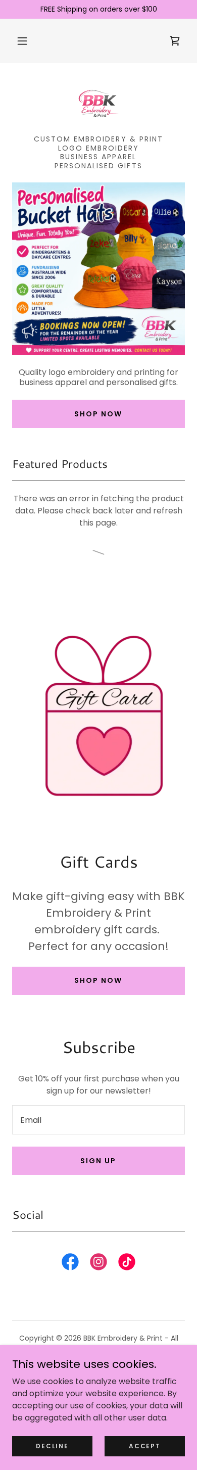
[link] (98, 103)
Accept (144, 1445)
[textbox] (98, 1119)
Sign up (98, 1161)
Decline (52, 1445)
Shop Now (98, 414)
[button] (22, 41)
